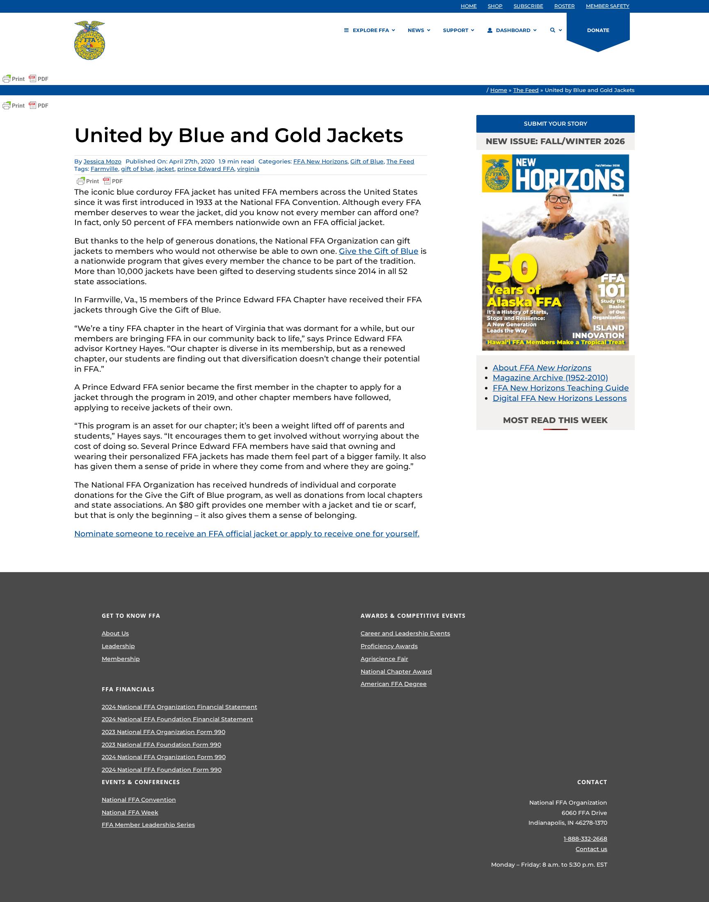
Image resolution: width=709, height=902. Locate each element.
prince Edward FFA (205, 169)
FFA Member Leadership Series (148, 824)
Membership (121, 659)
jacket (165, 169)
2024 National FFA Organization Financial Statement (179, 707)
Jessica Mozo (102, 161)
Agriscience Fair (384, 659)
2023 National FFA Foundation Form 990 (161, 744)
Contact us (591, 849)
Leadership (118, 646)
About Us (115, 633)
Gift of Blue (367, 161)
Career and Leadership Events (405, 633)
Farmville (104, 169)
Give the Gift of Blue (379, 251)
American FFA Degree (394, 684)
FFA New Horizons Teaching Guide (561, 388)
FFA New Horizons (320, 161)
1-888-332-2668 (585, 838)
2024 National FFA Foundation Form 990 (162, 769)
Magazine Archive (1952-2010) (550, 377)
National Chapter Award (396, 671)
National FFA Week (130, 812)
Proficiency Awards (389, 646)
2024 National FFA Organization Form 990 (164, 757)
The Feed (526, 90)
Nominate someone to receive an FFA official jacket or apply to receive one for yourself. (246, 533)
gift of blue (137, 169)
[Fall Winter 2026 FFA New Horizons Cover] (555, 154)
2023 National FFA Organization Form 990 (163, 732)
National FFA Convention (139, 799)
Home (498, 90)
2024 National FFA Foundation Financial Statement (177, 719)
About (542, 368)
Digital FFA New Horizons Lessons (560, 398)
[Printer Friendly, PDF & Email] (25, 79)
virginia (248, 169)
